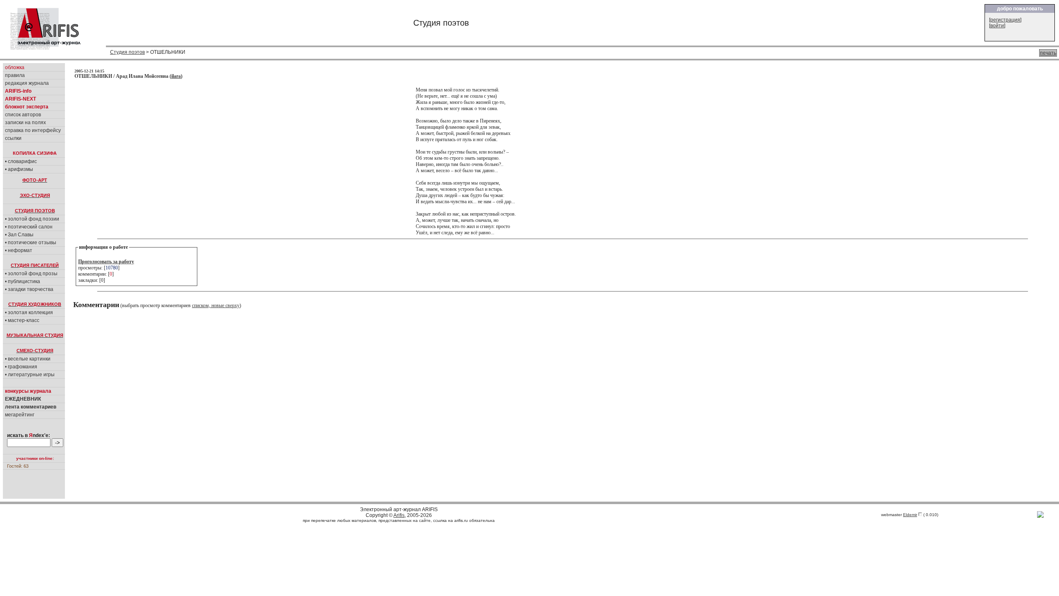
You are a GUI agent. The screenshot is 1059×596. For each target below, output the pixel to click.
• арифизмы (19, 169)
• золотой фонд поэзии (32, 219)
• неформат (18, 250)
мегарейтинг (19, 415)
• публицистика (22, 281)
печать (1048, 53)
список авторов (23, 115)
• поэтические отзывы (30, 242)
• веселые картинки (27, 359)
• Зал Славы (19, 235)
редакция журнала (27, 83)
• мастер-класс (22, 320)
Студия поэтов (127, 52)
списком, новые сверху (216, 305)
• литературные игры (30, 374)
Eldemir (910, 514)
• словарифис (21, 161)
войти (997, 26)
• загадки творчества (29, 289)
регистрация (1005, 20)
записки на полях (25, 122)
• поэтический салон (29, 227)
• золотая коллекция (29, 312)
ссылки (13, 138)
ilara (176, 76)
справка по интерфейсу (33, 130)
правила (15, 75)
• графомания (21, 367)
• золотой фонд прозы (31, 273)
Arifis (399, 515)
